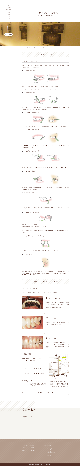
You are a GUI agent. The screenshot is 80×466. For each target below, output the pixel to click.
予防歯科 (33, 47)
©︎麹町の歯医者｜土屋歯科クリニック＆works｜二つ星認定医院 (40, 464)
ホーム (23, 47)
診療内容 (28, 47)
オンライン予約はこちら (46, 392)
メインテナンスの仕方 (40, 47)
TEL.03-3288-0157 (28, 360)
